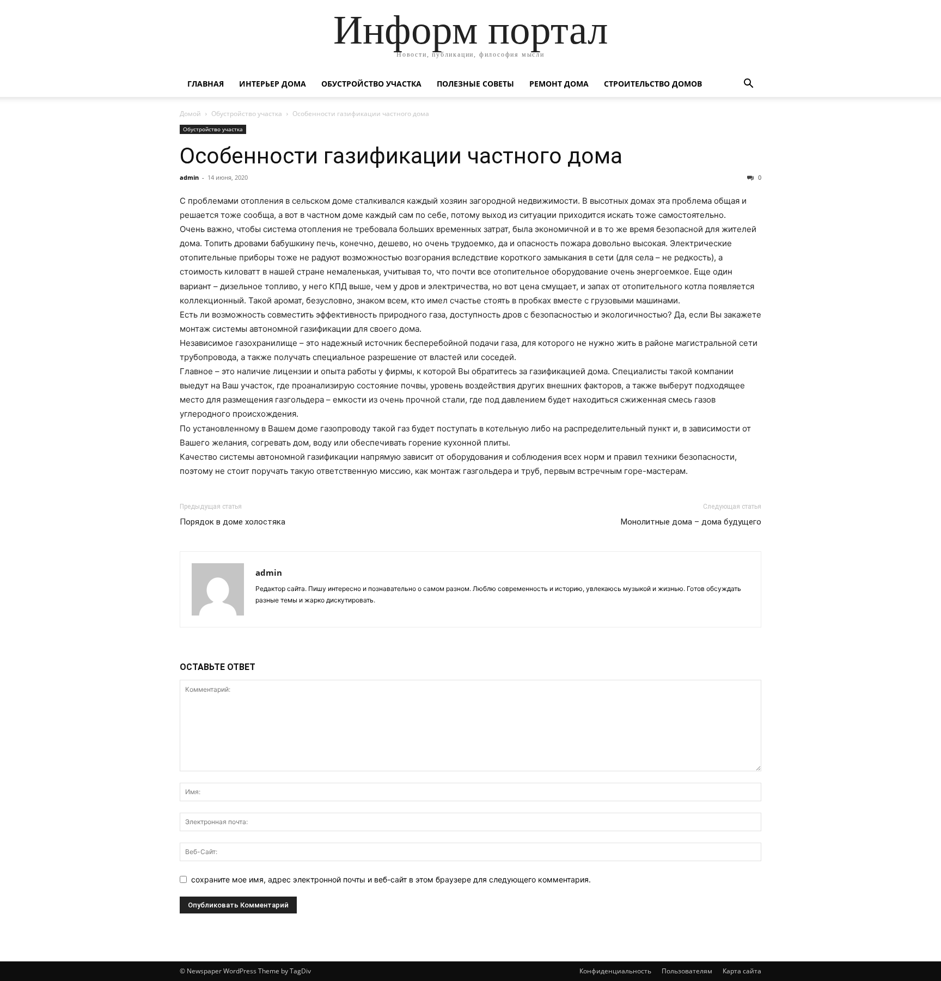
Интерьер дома (272, 83)
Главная (205, 83)
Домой (190, 113)
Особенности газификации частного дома (401, 156)
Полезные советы (475, 83)
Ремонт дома (559, 83)
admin (189, 177)
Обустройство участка (371, 83)
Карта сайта (742, 971)
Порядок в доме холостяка (232, 522)
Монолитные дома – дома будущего (691, 522)
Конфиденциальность (615, 971)
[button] (748, 85)
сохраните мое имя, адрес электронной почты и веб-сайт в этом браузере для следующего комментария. (391, 879)
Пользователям (687, 971)
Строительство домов (653, 83)
